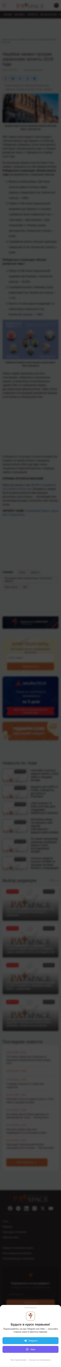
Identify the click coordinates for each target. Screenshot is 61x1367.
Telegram (33, 1340)
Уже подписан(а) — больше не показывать (30, 1360)
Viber (33, 1349)
